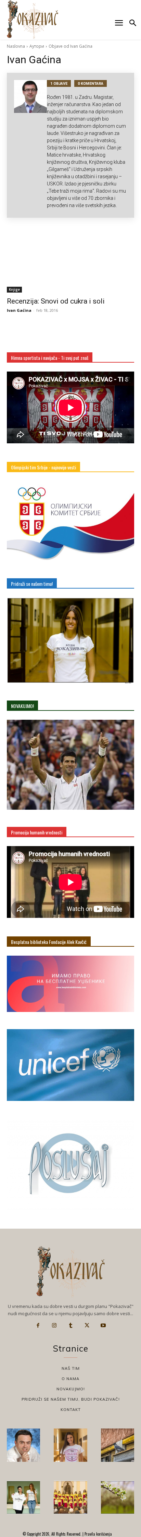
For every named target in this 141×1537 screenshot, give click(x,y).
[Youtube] (103, 1325)
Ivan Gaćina (19, 310)
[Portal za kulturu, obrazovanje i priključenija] (32, 19)
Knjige (14, 289)
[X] (86, 1325)
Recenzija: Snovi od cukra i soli (56, 301)
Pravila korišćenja (98, 1534)
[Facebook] (37, 1325)
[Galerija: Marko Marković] (117, 1497)
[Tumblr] (70, 1325)
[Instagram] (54, 1325)
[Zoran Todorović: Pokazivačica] (117, 1445)
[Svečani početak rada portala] (70, 1497)
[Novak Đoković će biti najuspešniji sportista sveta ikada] (23, 1445)
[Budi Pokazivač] (23, 1497)
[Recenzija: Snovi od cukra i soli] (70, 261)
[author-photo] (30, 145)
